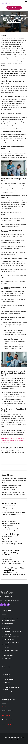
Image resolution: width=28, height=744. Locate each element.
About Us (7, 674)
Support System (21, 561)
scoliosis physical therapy (7, 559)
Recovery (6, 647)
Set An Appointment (14, 8)
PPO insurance (15, 557)
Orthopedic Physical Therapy (12, 631)
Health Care (6, 514)
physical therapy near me (20, 545)
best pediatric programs (6, 505)
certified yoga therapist (8, 508)
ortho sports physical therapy (11, 523)
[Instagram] (4, 604)
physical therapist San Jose (18, 536)
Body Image (14, 505)
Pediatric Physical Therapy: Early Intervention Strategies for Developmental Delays (11, 487)
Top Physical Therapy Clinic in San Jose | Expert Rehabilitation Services (14, 570)
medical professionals (20, 517)
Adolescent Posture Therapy (12, 618)
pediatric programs (5, 532)
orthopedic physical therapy (9, 519)
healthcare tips (20, 514)
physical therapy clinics (12, 543)
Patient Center (9, 685)
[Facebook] (1, 604)
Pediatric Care (8, 634)
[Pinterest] (8, 604)
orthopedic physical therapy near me (9, 521)
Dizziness (17, 508)
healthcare (14, 514)
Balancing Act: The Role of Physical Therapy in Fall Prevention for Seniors (12, 448)
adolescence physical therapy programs (9, 503)
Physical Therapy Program (11, 642)
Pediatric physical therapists (7, 525)
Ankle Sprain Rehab (9, 621)
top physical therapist (6, 565)
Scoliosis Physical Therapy (11, 650)
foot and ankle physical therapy (10, 512)
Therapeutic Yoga (6, 563)
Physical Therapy (7, 539)
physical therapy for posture (10, 73)
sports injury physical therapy (9, 561)
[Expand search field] (3, 460)
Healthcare (7, 629)
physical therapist (9, 438)
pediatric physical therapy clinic (10, 530)
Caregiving (7, 626)
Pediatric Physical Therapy (11, 637)
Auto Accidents (8, 623)
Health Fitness (4, 517)
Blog (6, 689)
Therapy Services (16, 563)
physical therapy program (12, 550)
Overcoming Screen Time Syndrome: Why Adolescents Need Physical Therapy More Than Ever (14, 480)
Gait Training (22, 512)
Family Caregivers (5, 510)
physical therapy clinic (10, 541)
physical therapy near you (7, 548)
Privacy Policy (9, 692)
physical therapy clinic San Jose (8, 545)
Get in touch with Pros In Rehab (11, 430)
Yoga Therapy (8, 658)
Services (7, 682)
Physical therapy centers (19, 539)
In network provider (11, 517)
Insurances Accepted (12, 688)
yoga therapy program (21, 574)
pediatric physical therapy (10, 528)
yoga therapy (12, 574)
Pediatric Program (10, 677)
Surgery (6, 653)
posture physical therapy (6, 557)
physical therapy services (12, 440)
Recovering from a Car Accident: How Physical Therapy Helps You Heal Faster (13, 451)
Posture (6, 645)
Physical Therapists (7, 536)
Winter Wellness (5, 574)
